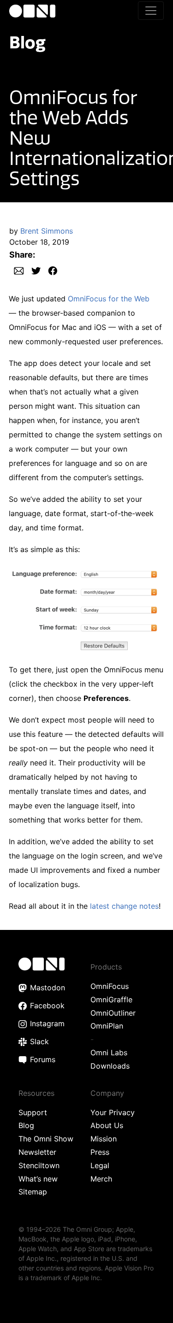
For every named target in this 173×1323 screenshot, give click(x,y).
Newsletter (37, 1152)
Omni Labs (108, 1052)
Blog (27, 42)
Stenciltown (39, 1165)
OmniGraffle (111, 999)
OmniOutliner (113, 1012)
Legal (99, 1165)
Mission (103, 1138)
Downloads (110, 1065)
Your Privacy (112, 1112)
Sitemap (32, 1191)
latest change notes (124, 906)
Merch (101, 1178)
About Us (106, 1125)
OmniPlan (106, 1025)
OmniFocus (109, 986)
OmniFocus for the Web (108, 298)
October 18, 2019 (39, 242)
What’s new (38, 1178)
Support (32, 1112)
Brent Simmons (46, 230)
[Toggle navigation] (151, 10)
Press (99, 1152)
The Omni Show (45, 1138)
